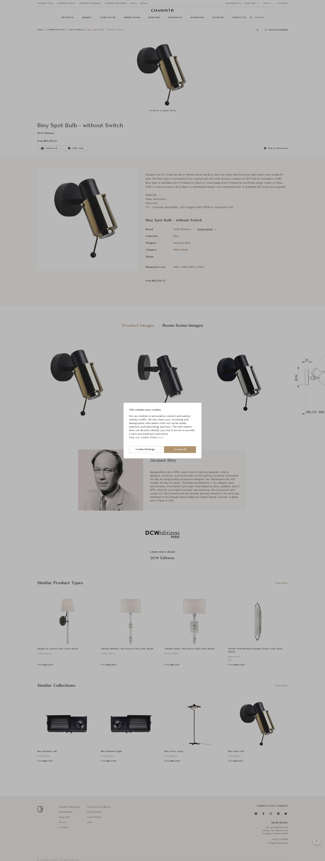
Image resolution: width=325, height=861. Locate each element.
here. (161, 437)
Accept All (180, 449)
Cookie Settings (145, 449)
